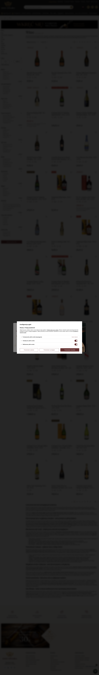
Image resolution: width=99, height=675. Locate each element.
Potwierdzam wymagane (49, 349)
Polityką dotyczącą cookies (53, 330)
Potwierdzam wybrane (29, 349)
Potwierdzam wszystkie (70, 349)
